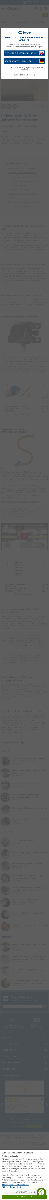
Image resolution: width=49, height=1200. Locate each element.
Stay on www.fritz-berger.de (18, 61)
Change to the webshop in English (21, 53)
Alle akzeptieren (24, 1197)
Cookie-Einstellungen (24, 1192)
